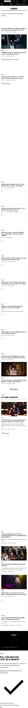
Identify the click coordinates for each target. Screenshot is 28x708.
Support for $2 (3, 670)
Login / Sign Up (15, 1)
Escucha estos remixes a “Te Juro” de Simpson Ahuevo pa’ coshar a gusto (12, 77)
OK (1, 707)
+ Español (24, 1)
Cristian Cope (11, 187)
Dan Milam (11, 571)
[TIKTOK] (15, 639)
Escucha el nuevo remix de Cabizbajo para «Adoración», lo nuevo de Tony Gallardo (12, 234)
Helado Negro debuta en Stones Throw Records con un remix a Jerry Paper (12, 185)
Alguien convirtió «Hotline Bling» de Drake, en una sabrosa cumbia (12, 307)
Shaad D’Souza (11, 335)
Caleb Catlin (12, 429)
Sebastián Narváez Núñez (8, 311)
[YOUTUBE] (18, 639)
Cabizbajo (10, 237)
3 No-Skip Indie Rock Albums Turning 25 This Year (13, 565)
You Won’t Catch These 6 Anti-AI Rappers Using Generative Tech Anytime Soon (13, 420)
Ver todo (3, 394)
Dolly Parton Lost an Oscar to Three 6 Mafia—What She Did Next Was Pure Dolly (13, 593)
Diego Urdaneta (11, 56)
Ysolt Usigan (18, 625)
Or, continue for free (4, 672)
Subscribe (18, 4)
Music (2, 417)
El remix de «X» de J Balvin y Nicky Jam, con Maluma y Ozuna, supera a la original (13, 282)
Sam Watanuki (6, 625)
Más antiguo (14, 389)
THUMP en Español (11, 383)
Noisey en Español (12, 80)
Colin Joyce (10, 359)
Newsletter (24, 4)
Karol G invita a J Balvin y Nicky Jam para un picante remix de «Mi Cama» (13, 258)
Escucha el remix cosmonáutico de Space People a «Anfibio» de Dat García (13, 380)
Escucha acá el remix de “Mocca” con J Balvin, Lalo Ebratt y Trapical (13, 209)
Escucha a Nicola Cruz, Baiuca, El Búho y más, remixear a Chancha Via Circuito (13, 29)
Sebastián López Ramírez (13, 211)
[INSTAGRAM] (12, 639)
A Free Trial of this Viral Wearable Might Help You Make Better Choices (13, 618)
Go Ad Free (7, 1)
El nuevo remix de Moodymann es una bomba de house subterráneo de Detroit (13, 356)
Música (2, 50)
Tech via (3, 615)
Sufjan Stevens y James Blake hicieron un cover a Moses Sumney (14, 332)
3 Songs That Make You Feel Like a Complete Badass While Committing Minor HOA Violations (14, 535)
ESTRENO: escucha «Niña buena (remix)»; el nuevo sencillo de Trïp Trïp (14, 53)
